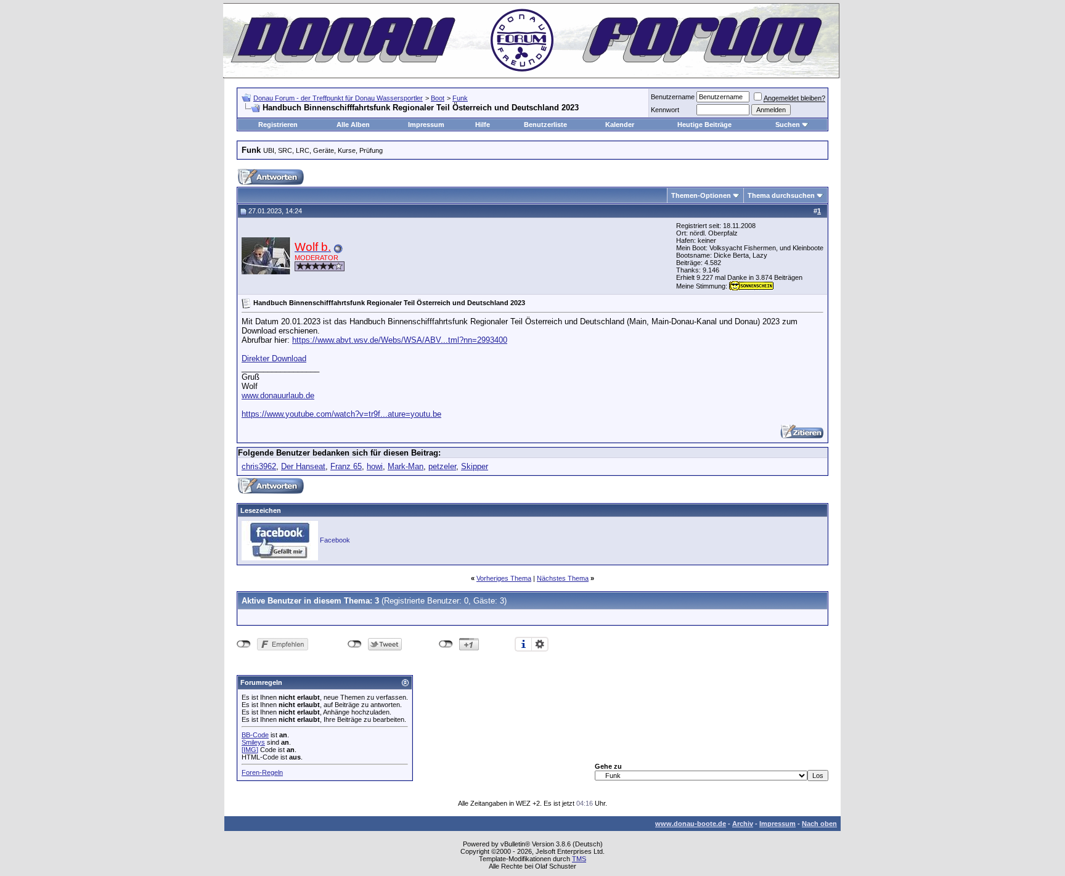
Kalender (619, 124)
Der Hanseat (303, 466)
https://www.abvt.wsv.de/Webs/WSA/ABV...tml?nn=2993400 (399, 340)
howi (375, 466)
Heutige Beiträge (704, 124)
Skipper (474, 466)
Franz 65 (346, 466)
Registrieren (278, 124)
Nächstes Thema (563, 578)
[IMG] (250, 749)
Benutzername (673, 96)
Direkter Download (274, 358)
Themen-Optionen (701, 195)
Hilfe (482, 124)
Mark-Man (405, 466)
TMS (579, 858)
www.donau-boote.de (690, 823)
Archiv (742, 823)
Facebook (335, 540)
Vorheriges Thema (503, 578)
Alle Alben (353, 124)
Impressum (426, 124)
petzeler (442, 466)
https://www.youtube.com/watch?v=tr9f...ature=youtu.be (341, 414)
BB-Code (255, 735)
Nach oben (819, 823)
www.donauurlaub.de (278, 395)
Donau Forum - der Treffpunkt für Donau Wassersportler (338, 98)
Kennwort (665, 109)
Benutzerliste (545, 124)
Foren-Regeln (262, 772)
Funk (460, 98)
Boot (437, 98)
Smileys (253, 742)
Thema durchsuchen (781, 195)
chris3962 (259, 466)
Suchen (787, 124)
